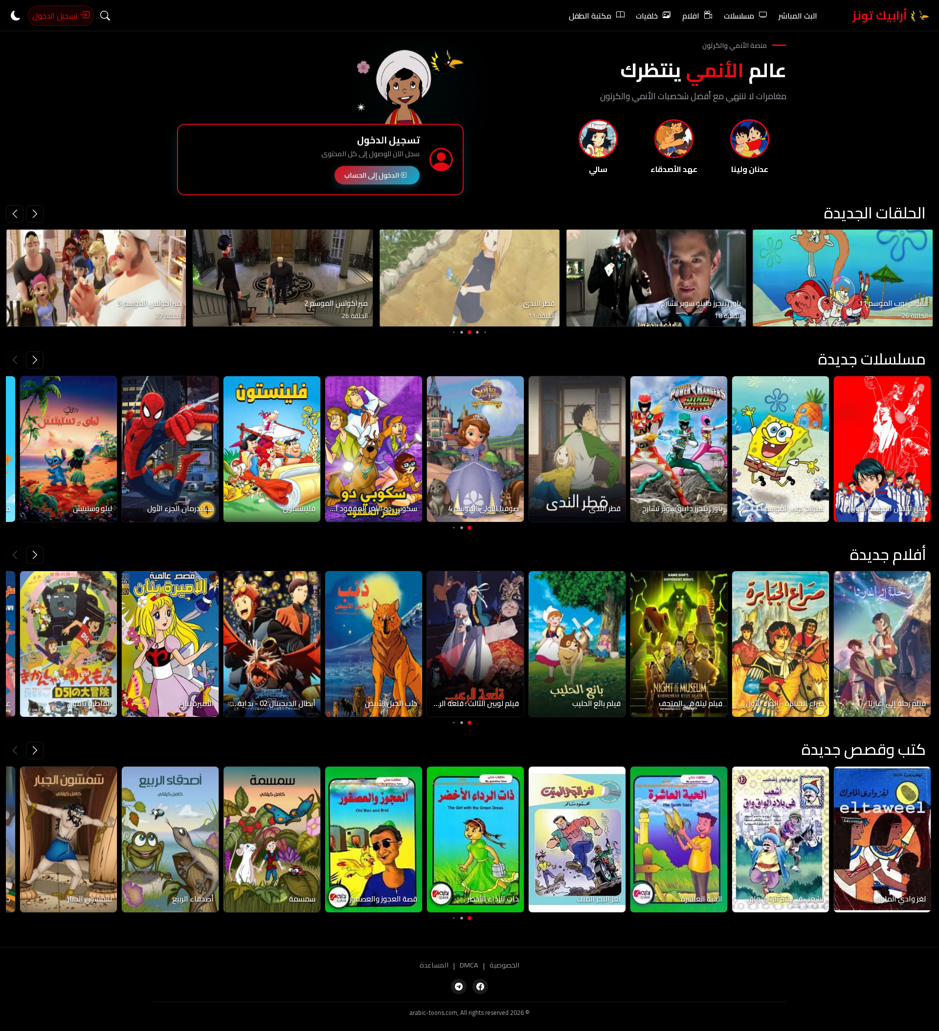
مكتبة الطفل (590, 15)
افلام (690, 15)
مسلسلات (739, 15)
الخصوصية (504, 965)
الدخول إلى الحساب (371, 173)
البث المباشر (798, 15)
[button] (14, 214)
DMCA (469, 965)
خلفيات (647, 15)
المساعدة (434, 965)
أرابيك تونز (881, 15)
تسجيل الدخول (56, 15)
